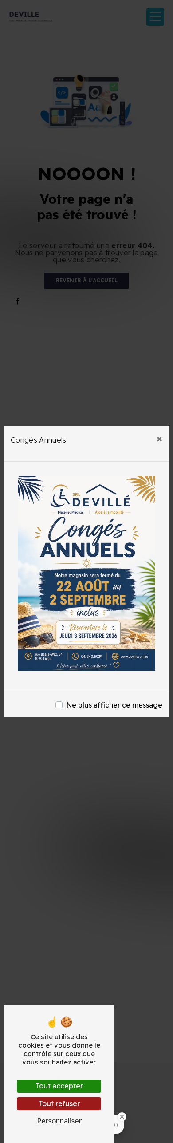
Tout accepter (59, 1085)
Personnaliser (59, 1120)
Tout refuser (59, 1103)
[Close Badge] (122, 1116)
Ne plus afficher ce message (114, 704)
